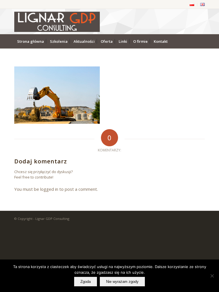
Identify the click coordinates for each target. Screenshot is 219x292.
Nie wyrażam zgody (122, 281)
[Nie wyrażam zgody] (212, 276)
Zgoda (85, 281)
